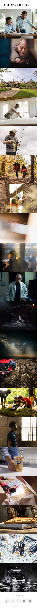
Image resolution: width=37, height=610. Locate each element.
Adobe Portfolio (22, 606)
